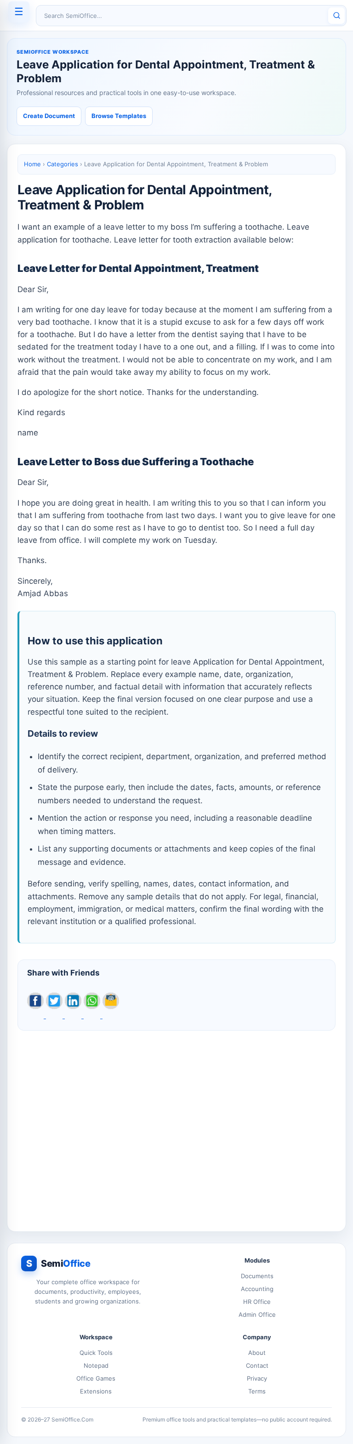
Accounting (257, 1288)
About (257, 1352)
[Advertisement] (176, 1126)
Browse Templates (118, 115)
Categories (62, 164)
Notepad (96, 1365)
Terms (257, 1391)
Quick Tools (96, 1352)
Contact (257, 1365)
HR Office (257, 1301)
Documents (257, 1276)
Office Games (95, 1378)
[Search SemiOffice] (336, 15)
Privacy (257, 1378)
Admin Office (257, 1314)
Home (32, 164)
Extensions (96, 1391)
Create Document (49, 115)
